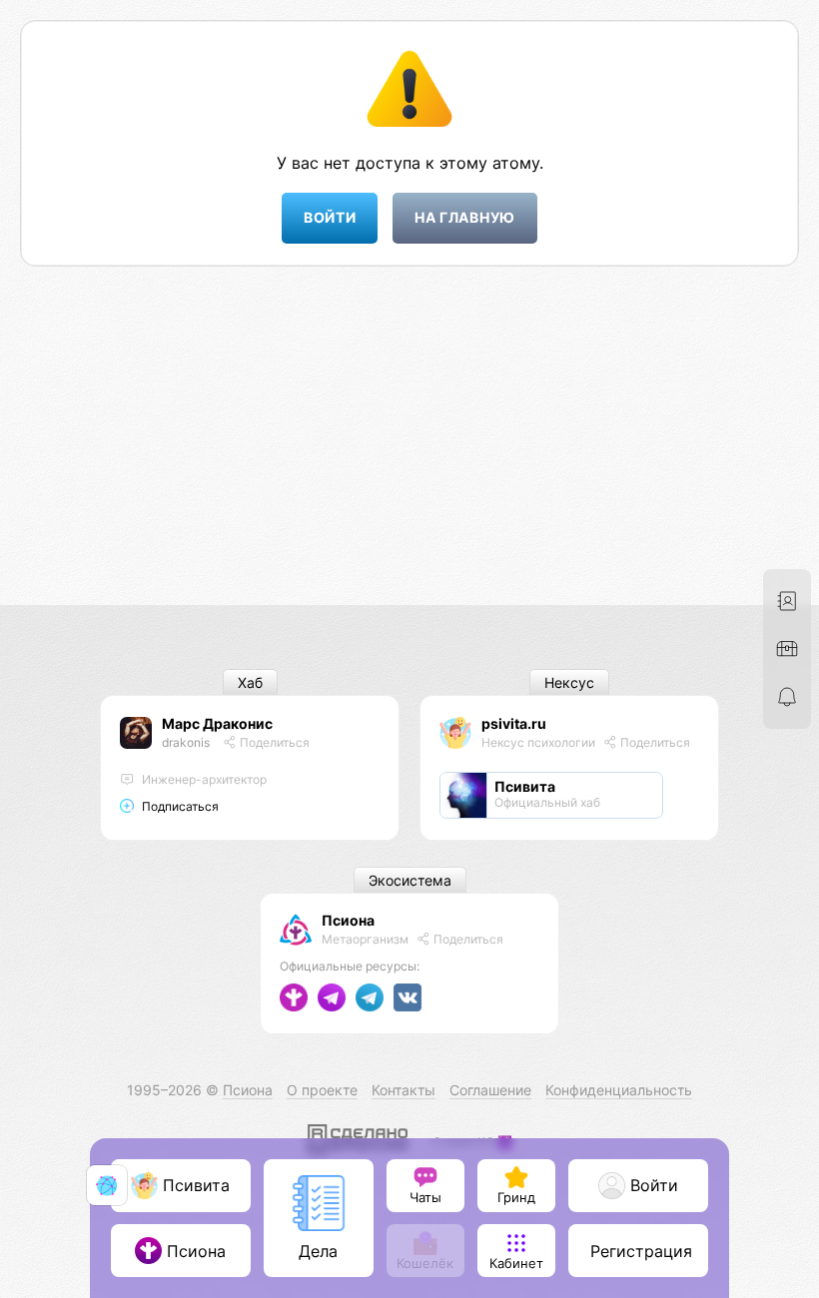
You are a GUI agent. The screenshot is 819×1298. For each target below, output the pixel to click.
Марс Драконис (217, 723)
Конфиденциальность (618, 1089)
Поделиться (273, 742)
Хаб (250, 682)
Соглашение (490, 1089)
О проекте (322, 1089)
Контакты (403, 1089)
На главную (464, 217)
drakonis (186, 742)
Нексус (569, 682)
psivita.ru (513, 723)
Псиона (348, 920)
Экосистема (410, 880)
